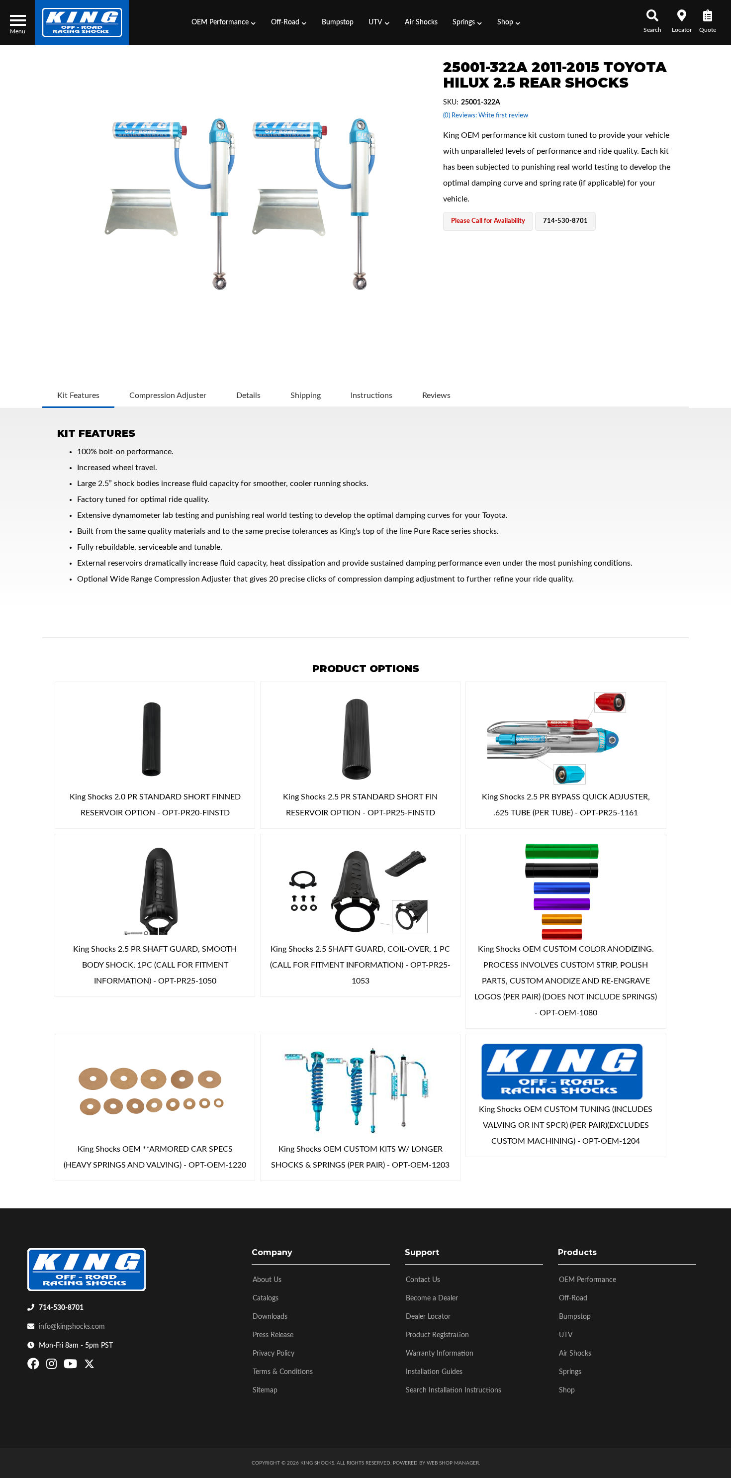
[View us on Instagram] (52, 1366)
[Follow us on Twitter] (89, 1366)
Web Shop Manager (453, 1463)
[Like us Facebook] (34, 1366)
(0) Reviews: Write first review (485, 115)
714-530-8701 (61, 1307)
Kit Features (78, 395)
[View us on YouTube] (72, 1366)
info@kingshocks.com (72, 1326)
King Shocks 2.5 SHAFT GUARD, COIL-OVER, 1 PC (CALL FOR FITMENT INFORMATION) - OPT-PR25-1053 (360, 965)
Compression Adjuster (167, 395)
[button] (224, 22)
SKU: (450, 102)
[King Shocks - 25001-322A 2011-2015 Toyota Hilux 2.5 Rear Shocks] (240, 204)
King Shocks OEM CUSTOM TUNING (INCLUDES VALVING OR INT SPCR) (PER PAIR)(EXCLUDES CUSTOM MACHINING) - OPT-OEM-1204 (565, 1125)
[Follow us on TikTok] (99, 1366)
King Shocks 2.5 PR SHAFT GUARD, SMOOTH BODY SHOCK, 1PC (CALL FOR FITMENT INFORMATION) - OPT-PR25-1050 (155, 965)
